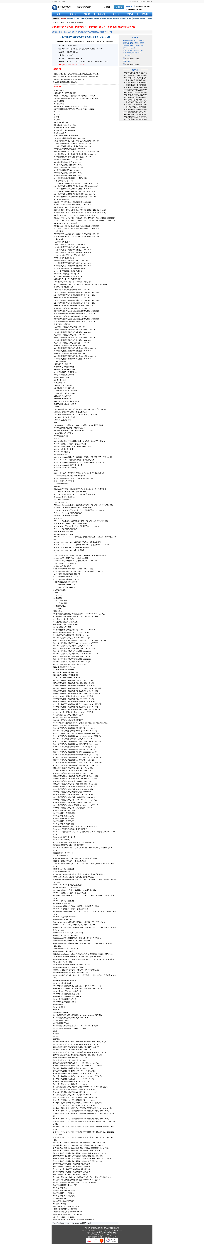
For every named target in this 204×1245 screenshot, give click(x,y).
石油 (62, 22)
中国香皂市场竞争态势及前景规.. (135, 83)
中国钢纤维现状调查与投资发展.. (135, 102)
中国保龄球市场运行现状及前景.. (135, 114)
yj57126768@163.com (115, 1231)
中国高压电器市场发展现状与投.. (135, 112)
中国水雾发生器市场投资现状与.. (135, 75)
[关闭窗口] (109, 41)
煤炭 (58, 22)
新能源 (73, 22)
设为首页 (131, 1)
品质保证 (99, 1228)
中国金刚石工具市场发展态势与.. (135, 78)
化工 (65, 32)
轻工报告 (116, 18)
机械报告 (90, 18)
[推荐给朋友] (100, 41)
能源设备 (80, 22)
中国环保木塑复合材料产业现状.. (135, 85)
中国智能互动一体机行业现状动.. (135, 87)
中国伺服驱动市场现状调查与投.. (135, 80)
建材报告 (122, 18)
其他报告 (149, 18)
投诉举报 (111, 1228)
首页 (58, 14)
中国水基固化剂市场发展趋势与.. (135, 109)
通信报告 (136, 18)
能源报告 (63, 18)
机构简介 (87, 1228)
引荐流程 (93, 1228)
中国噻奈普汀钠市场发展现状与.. (135, 90)
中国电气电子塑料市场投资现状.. (135, 107)
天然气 (67, 22)
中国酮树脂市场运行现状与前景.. (135, 117)
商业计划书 (101, 14)
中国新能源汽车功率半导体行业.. (135, 97)
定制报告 (116, 14)
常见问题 (116, 1228)
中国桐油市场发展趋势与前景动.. (135, 73)
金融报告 (96, 18)
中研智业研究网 (79, 41)
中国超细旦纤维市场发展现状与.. (135, 95)
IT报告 (129, 18)
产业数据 (130, 14)
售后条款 (105, 1228)
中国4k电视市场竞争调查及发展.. (136, 92)
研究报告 (73, 14)
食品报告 (109, 18)
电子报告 (142, 18)
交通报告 (103, 18)
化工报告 (76, 18)
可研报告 (87, 14)
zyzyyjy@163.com (103, 1231)
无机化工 (71, 32)
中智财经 (145, 14)
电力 (54, 22)
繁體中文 (149, 1)
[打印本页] (90, 41)
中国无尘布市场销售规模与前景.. (135, 100)
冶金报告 (83, 18)
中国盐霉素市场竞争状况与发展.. (135, 119)
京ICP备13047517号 (110, 1237)
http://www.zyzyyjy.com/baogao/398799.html (75, 1223)
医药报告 (70, 18)
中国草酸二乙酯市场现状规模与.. (135, 105)
